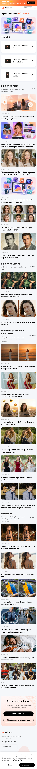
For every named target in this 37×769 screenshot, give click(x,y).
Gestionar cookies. (17, 760)
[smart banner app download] (31, 2)
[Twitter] (12, 742)
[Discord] (15, 742)
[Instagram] (6, 742)
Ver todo (32, 88)
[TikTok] (3, 742)
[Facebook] (9, 742)
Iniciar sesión (27, 8)
